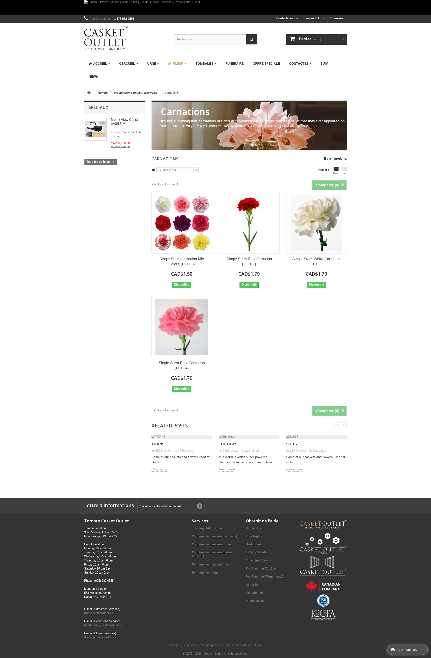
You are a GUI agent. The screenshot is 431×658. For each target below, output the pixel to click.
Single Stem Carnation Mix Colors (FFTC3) (181, 261)
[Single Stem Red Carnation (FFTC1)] (249, 223)
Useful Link (254, 544)
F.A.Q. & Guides (257, 552)
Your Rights (254, 536)
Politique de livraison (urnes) (212, 544)
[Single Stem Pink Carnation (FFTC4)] (182, 327)
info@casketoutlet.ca (98, 613)
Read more (159, 469)
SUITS (291, 444)
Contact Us (253, 528)
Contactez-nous (287, 18)
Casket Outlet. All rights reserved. (226, 653)
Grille (336, 173)
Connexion (337, 18)
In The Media (255, 601)
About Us (252, 584)
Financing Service (258, 560)
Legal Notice (191, 645)
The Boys (228, 444)
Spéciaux (98, 107)
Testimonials (255, 592)
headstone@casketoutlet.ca (103, 625)
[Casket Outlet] (125, 38)
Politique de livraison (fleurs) (212, 564)
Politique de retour (205, 572)
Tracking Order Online (207, 528)
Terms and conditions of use (243, 645)
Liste (344, 173)
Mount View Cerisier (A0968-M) (126, 121)
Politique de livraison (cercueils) (214, 536)
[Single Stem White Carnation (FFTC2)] (316, 223)
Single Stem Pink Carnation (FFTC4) (182, 365)
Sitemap (175, 645)
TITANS (158, 444)
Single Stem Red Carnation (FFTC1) (249, 261)
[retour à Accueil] (89, 93)
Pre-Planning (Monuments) (264, 576)
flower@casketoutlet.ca (100, 637)
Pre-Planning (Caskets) (261, 568)
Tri (153, 170)
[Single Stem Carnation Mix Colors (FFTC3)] (182, 223)
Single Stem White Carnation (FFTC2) (316, 261)
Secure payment (212, 645)
